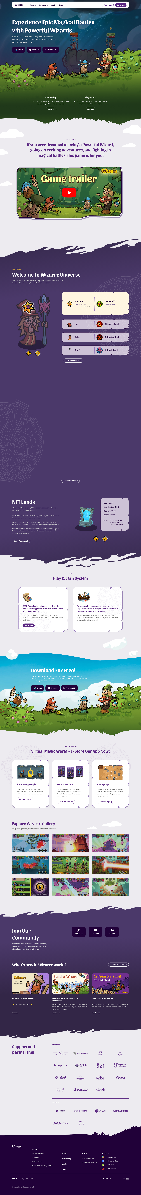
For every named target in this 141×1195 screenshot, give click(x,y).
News (61, 5)
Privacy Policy (37, 1161)
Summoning (43, 5)
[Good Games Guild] (80, 1123)
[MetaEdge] (120, 1111)
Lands (53, 5)
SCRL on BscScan (88, 1159)
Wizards (33, 5)
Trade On (105, 1153)
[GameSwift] (60, 1123)
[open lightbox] (69, 193)
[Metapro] (80, 1111)
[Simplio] (60, 1111)
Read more (16, 1013)
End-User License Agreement (42, 1165)
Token (84, 1153)
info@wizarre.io (38, 1153)
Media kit (35, 1157)
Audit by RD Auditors (89, 1162)
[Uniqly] (100, 1111)
